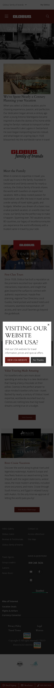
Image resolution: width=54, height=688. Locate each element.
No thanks (38, 360)
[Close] (48, 324)
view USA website (17, 360)
